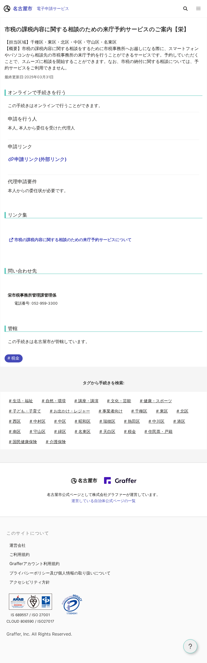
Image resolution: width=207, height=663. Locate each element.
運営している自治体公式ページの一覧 (103, 501)
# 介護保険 (56, 441)
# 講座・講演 (86, 400)
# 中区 (60, 421)
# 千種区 (139, 411)
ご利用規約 (19, 554)
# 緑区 (60, 431)
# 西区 (15, 421)
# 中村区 (38, 421)
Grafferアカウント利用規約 (34, 563)
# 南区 (15, 431)
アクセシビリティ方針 (29, 582)
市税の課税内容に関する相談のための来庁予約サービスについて (73, 239)
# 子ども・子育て (25, 411)
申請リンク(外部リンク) (40, 159)
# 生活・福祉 (21, 400)
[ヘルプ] (190, 646)
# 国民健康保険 (23, 441)
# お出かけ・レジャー (70, 411)
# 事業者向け (111, 411)
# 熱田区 (132, 421)
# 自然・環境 (54, 400)
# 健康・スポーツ (156, 400)
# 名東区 (83, 431)
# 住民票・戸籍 (158, 431)
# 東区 (162, 411)
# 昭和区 (83, 421)
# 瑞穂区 (107, 421)
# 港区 (179, 421)
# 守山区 (38, 431)
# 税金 (13, 358)
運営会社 (17, 545)
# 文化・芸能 (119, 400)
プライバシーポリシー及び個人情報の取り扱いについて (60, 573)
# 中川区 (156, 421)
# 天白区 (107, 431)
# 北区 (182, 411)
